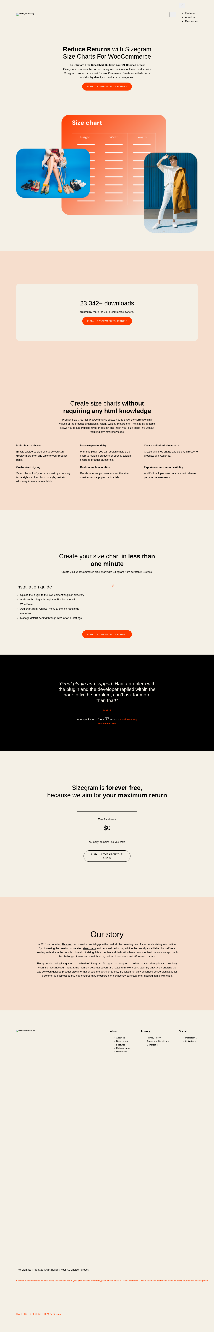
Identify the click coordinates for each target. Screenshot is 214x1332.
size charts (89, 948)
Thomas (66, 944)
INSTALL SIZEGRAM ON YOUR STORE (107, 86)
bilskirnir (107, 710)
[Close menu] (182, 5)
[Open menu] (173, 14)
